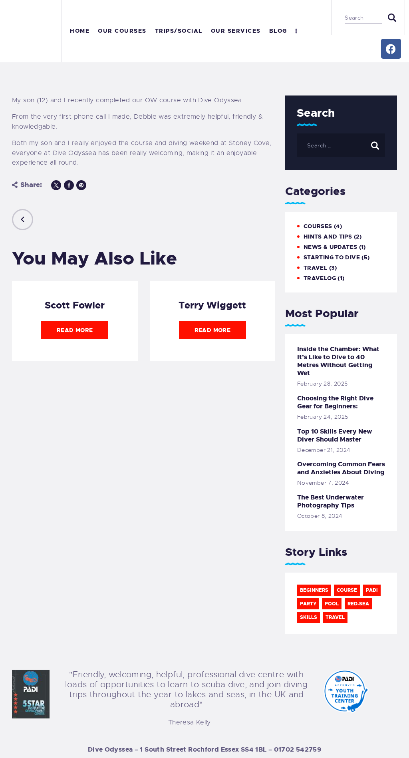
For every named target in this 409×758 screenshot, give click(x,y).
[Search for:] (341, 145)
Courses (318, 226)
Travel (315, 267)
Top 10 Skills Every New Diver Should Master (334, 436)
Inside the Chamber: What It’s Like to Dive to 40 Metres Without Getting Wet (338, 361)
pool (332, 604)
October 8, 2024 (320, 515)
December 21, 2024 (323, 450)
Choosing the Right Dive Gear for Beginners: (335, 402)
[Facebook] (391, 49)
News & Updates (330, 247)
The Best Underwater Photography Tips (330, 501)
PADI (372, 590)
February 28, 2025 (322, 383)
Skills (308, 617)
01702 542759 (298, 749)
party (308, 604)
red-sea (358, 604)
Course (347, 590)
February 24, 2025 (322, 416)
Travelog (320, 278)
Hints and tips (328, 236)
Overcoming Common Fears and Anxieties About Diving (341, 468)
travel (335, 617)
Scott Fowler (75, 305)
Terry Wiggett (212, 305)
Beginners (314, 590)
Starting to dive (332, 257)
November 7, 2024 (323, 482)
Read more (75, 330)
